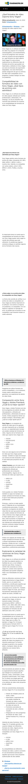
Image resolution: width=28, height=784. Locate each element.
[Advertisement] (14, 122)
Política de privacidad (11, 779)
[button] (24, 9)
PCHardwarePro (7, 26)
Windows (17, 26)
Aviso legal (8, 776)
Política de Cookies (18, 776)
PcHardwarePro (11, 22)
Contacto (20, 779)
